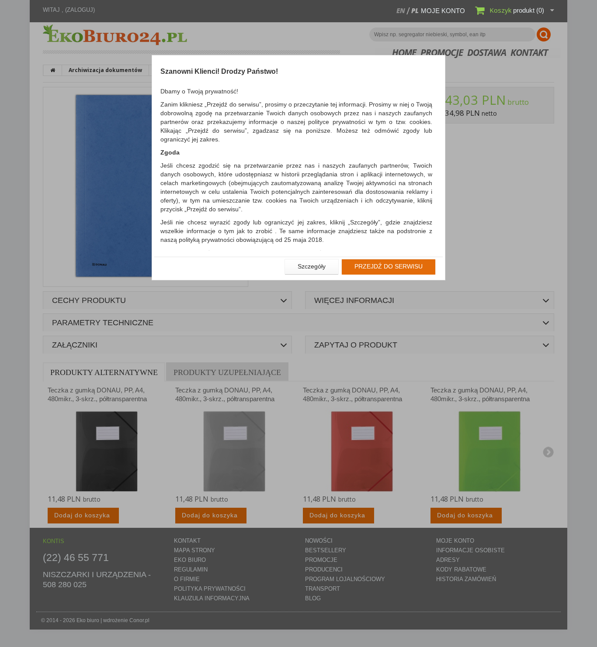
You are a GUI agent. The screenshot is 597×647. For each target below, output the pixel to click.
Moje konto (443, 10)
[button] (312, 267)
